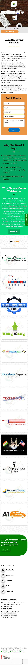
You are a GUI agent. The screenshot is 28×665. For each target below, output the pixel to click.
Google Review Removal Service (15, 652)
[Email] (22, 12)
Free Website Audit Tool (8, 13)
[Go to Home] (5, 28)
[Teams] (18, 12)
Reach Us (14, 231)
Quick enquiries (26, 219)
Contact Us (6, 550)
